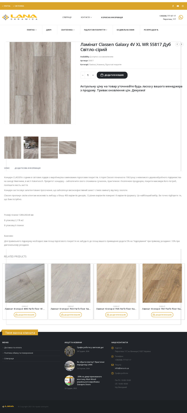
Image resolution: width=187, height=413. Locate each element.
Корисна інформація (112, 17)
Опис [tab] (6, 168)
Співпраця (66, 17)
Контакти (85, 17)
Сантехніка (19, 6)
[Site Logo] (19, 17)
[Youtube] (178, 6)
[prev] (177, 44)
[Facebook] (173, 6)
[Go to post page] (70, 351)
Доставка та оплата (13, 347)
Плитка (7, 6)
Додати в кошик (114, 75)
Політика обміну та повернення (18, 353)
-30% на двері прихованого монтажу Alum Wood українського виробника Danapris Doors (89, 380)
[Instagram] (183, 6)
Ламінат (92, 64)
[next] (181, 44)
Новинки (100, 64)
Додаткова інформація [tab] (27, 168)
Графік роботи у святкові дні (90, 347)
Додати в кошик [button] (26, 315)
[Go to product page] (25, 283)
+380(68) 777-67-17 (167, 16)
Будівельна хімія (125, 29)
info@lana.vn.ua (122, 368)
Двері (48, 29)
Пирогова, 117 (169, 19)
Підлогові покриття (94, 29)
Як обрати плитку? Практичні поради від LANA (90, 363)
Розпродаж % (151, 29)
